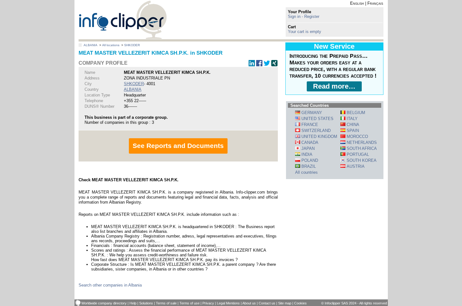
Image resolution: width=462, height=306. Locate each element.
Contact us (267, 303)
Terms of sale (166, 303)
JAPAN (307, 148)
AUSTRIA (355, 166)
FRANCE (309, 124)
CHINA (352, 124)
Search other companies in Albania (110, 285)
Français (375, 3)
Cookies (300, 303)
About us (249, 303)
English (357, 3)
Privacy (208, 303)
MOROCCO (356, 136)
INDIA (306, 154)
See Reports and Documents (178, 145)
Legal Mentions (228, 303)
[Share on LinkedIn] (252, 65)
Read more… (334, 86)
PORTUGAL (357, 154)
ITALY (351, 118)
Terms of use (189, 303)
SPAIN (352, 130)
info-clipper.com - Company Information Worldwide (123, 19)
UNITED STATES (316, 118)
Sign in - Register (303, 16)
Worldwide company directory (104, 303)
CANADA (309, 142)
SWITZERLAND (315, 130)
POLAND (309, 160)
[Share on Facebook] (259, 65)
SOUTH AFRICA (361, 148)
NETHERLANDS (361, 142)
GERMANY (311, 112)
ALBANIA (90, 45)
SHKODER (132, 45)
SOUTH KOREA (361, 160)
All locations (110, 45)
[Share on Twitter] (267, 65)
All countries (306, 172)
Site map (284, 303)
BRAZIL (308, 166)
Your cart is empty (304, 31)
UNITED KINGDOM (318, 136)
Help (132, 303)
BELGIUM (355, 112)
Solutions (146, 303)
